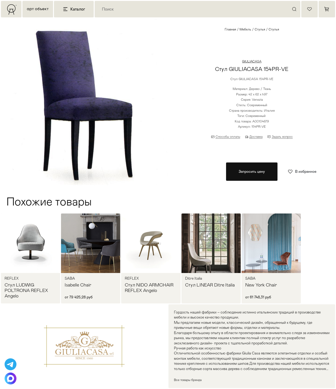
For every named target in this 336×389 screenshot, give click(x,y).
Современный (255, 116)
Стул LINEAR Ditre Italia (210, 285)
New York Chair (261, 285)
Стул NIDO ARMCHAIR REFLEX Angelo (149, 287)
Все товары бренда (188, 380)
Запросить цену (252, 171)
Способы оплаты (228, 137)
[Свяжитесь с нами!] (10, 364)
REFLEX (12, 278)
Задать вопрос (282, 137)
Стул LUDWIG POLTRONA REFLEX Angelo (26, 290)
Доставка (256, 137)
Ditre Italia (193, 278)
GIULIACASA (251, 61)
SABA (70, 278)
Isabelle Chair (78, 285)
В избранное (305, 171)
